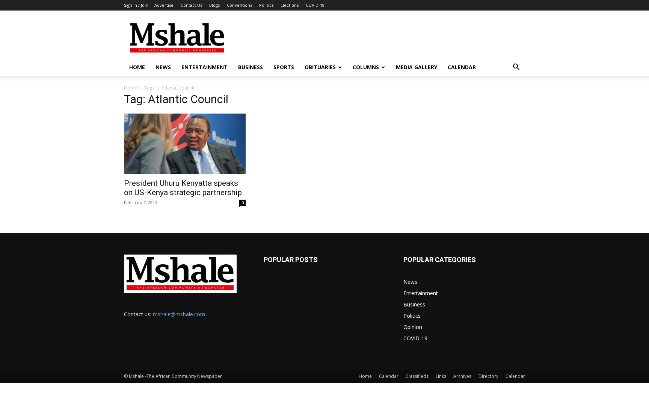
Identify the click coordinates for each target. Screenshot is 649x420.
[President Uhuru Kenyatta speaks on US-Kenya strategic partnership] (185, 144)
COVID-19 (315, 5)
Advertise (164, 5)
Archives (462, 376)
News (163, 67)
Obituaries (320, 67)
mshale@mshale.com (179, 314)
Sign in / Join (136, 5)
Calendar (462, 67)
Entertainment (204, 67)
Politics (266, 5)
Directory (488, 376)
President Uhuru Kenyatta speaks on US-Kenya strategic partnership (183, 188)
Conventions (239, 5)
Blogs (214, 5)
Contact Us (191, 5)
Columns (366, 67)
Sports (283, 67)
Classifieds (417, 376)
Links (441, 376)
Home (137, 67)
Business (250, 67)
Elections (290, 5)
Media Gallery (416, 67)
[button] (516, 67)
